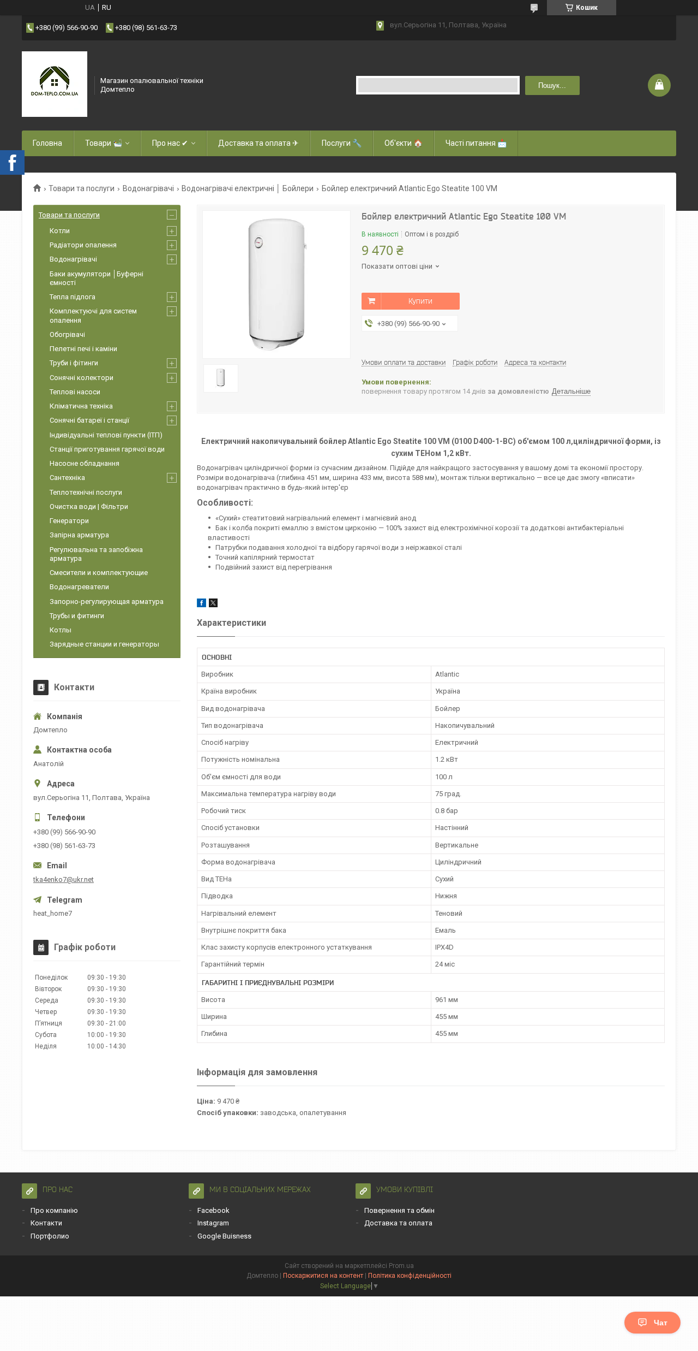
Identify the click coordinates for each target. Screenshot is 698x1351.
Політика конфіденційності (410, 1275)
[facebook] (201, 605)
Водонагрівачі (148, 188)
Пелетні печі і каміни (83, 349)
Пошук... (552, 85)
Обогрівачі (67, 334)
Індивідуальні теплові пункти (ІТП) (106, 435)
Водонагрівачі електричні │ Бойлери (248, 188)
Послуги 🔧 (342, 143)
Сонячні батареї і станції (89, 420)
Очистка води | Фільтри (89, 506)
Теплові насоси (75, 392)
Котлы (60, 630)
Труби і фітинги (74, 363)
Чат (660, 1322)
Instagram (213, 1223)
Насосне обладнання (84, 463)
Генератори (69, 521)
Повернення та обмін (399, 1210)
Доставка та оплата (398, 1223)
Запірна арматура (79, 535)
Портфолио (50, 1236)
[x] (213, 605)
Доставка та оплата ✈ (258, 143)
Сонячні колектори (81, 378)
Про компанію (54, 1210)
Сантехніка (67, 477)
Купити (420, 301)
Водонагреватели (79, 587)
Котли (60, 231)
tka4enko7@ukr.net (63, 879)
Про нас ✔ (170, 143)
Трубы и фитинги (77, 616)
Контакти (46, 1223)
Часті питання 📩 (476, 143)
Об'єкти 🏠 (403, 143)
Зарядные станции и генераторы (104, 644)
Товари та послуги (82, 188)
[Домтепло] (54, 84)
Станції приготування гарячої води (107, 449)
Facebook (213, 1210)
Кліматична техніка (81, 406)
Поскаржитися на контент (323, 1275)
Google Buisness (224, 1236)
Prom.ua (401, 1266)
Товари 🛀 (103, 143)
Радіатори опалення (83, 245)
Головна (47, 143)
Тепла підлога (72, 297)
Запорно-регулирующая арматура (107, 601)
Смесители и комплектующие (99, 572)
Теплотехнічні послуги (86, 492)
